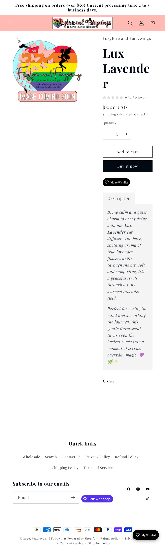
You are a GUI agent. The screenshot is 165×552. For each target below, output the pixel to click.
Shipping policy (99, 543)
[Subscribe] (73, 497)
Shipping (109, 114)
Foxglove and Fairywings (49, 538)
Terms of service (71, 543)
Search (51, 456)
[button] (10, 23)
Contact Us (71, 456)
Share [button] (112, 381)
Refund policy (110, 538)
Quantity (109, 122)
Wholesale (31, 456)
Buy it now (127, 166)
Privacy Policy (98, 456)
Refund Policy (127, 456)
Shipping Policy (65, 467)
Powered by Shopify (81, 538)
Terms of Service (98, 467)
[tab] (119, 198)
